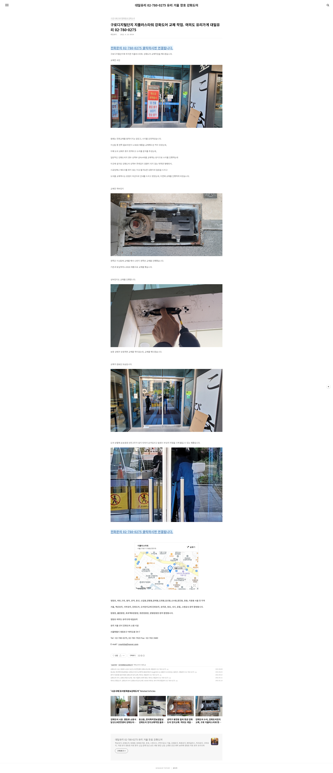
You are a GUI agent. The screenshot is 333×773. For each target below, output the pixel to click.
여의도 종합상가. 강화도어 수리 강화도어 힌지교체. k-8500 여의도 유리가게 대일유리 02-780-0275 (143, 680)
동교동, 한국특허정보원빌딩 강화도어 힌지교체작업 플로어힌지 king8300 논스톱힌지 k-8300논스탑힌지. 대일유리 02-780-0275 (152, 672)
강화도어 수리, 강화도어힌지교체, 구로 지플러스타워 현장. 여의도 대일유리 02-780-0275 (139, 678)
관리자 (175, 768)
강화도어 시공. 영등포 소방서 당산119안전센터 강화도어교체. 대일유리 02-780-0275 (138, 669)
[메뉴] (6, 5)
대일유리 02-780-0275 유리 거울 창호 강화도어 (166, 5)
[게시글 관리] (123, 656)
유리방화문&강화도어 (126, 665)
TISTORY (167, 768)
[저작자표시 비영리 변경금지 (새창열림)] (141, 656)
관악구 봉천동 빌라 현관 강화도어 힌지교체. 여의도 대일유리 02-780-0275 (135, 675)
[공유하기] (120, 656)
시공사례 (114, 665)
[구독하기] (328, 386)
